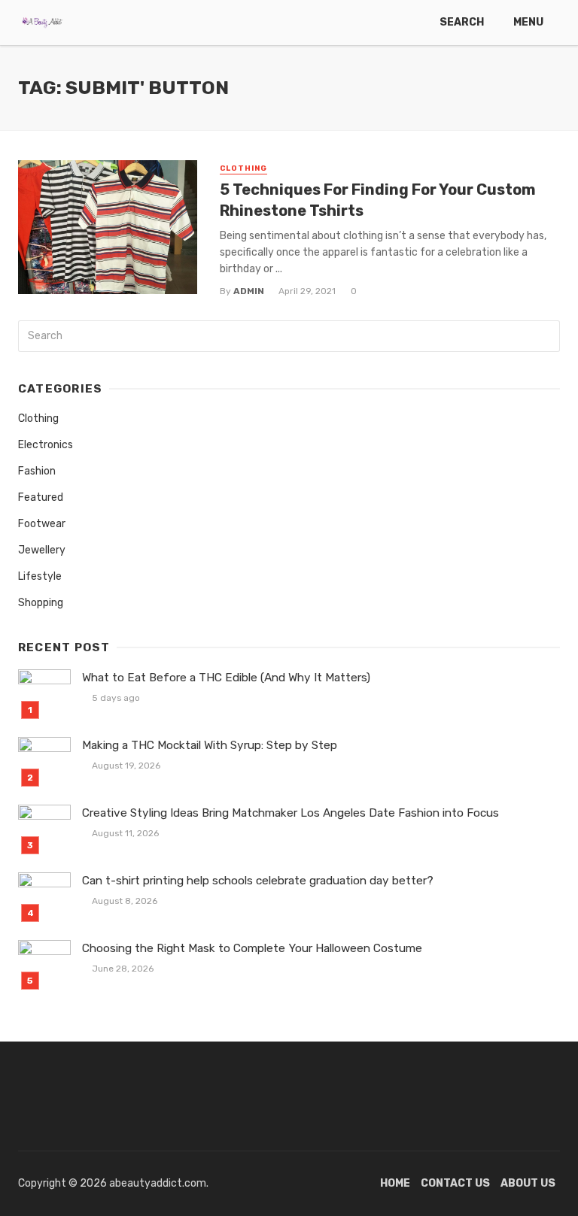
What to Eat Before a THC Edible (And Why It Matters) (226, 677)
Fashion (37, 471)
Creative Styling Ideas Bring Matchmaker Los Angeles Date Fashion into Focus (290, 813)
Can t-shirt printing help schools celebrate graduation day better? (258, 880)
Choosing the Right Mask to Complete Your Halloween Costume (252, 948)
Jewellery (41, 550)
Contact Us (455, 1183)
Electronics (45, 444)
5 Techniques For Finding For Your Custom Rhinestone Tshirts (378, 200)
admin (248, 291)
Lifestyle (40, 576)
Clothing (243, 168)
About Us (527, 1183)
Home (395, 1183)
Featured (40, 497)
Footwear (41, 523)
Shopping (40, 602)
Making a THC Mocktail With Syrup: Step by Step (209, 745)
